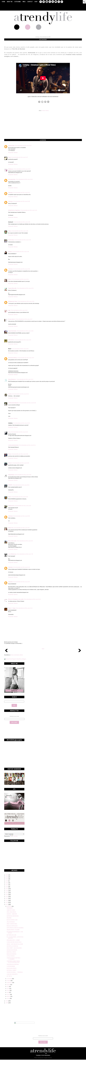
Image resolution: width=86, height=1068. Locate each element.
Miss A (10, 279)
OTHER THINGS (45, 110)
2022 (7, 882)
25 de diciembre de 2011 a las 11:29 (20, 231)
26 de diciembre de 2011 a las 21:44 (24, 608)
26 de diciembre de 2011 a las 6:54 (25, 540)
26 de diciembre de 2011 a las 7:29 (25, 554)
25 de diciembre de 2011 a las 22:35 (20, 463)
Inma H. (10, 463)
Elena (9, 454)
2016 (7, 894)
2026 (7, 875)
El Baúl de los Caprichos (14, 210)
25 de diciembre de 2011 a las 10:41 (21, 192)
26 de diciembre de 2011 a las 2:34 (21, 527)
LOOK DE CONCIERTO (12, 974)
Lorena (10, 394)
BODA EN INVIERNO (11, 954)
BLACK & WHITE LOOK (12, 919)
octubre (9, 980)
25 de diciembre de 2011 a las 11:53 (22, 239)
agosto (8, 984)
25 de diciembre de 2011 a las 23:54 (21, 516)
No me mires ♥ (11, 319)
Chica (9, 231)
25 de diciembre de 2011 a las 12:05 (26, 301)
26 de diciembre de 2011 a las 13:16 (32, 599)
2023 (7, 881)
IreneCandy (11, 239)
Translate (15, 836)
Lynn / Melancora (12, 554)
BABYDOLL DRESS (11, 952)
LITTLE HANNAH (11, 956)
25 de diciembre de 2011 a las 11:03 (28, 210)
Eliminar (16, 152)
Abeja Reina (11, 474)
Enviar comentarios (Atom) (17, 655)
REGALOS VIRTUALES (12, 925)
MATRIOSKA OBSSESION (13, 916)
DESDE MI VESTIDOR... (12, 950)
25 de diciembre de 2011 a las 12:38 (25, 331)
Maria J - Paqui (11, 608)
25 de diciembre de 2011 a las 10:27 (23, 145)
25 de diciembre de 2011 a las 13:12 (25, 379)
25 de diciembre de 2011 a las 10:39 (24, 179)
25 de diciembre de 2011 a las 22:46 (23, 474)
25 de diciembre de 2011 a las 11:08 (22, 222)
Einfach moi (11, 505)
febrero (8, 996)
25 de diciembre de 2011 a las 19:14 (20, 394)
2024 (7, 879)
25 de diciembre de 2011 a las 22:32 (19, 454)
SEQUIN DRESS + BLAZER (13, 929)
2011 (7, 904)
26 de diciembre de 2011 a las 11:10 (21, 567)
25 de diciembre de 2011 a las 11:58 (21, 269)
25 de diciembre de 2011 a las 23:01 (21, 485)
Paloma (10, 251)
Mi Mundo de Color (12, 301)
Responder (10, 152)
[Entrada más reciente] (6, 652)
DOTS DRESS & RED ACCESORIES (15, 927)
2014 (7, 898)
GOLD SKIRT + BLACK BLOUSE (14, 948)
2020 (7, 886)
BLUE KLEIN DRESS (11, 968)
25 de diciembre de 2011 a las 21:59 (19, 432)
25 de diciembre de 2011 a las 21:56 (21, 423)
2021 (7, 884)
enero (8, 998)
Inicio (43, 648)
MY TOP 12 (9, 976)
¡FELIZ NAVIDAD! (11, 922)
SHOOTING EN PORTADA (13, 964)
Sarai (9, 157)
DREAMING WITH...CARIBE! (13, 940)
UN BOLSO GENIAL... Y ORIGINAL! (15, 972)
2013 (7, 900)
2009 (7, 1002)
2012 (7, 902)
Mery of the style (12, 540)
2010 (7, 1001)
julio (8, 986)
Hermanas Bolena (12, 357)
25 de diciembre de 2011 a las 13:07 (25, 357)
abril (8, 992)
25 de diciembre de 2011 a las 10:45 (21, 201)
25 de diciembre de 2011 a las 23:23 (19, 496)
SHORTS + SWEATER (12, 914)
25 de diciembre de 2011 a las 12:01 (20, 279)
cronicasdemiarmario (13, 445)
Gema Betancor (12, 379)
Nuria (9, 496)
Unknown (10, 192)
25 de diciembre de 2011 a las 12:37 (24, 319)
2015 (7, 896)
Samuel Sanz (11, 145)
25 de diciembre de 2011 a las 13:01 (20, 348)
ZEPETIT (10, 485)
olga (9, 310)
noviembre (9, 978)
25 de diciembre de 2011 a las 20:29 (27, 402)
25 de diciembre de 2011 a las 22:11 (27, 445)
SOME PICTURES (11, 910)
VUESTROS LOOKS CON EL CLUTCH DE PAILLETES (13, 962)
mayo (8, 990)
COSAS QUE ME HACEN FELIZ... (14, 942)
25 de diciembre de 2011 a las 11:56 (20, 251)
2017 (7, 892)
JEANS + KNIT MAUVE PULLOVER (15, 944)
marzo (8, 994)
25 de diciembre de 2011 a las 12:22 (19, 310)
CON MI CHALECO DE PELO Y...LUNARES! (13, 958)
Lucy (9, 432)
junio (8, 988)
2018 (7, 890)
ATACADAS (11, 339)
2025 (7, 877)
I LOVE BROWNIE (11, 966)
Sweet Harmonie (12, 331)
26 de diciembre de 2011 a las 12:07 (21, 581)
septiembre (9, 982)
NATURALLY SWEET (11, 970)
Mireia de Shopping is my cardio (15, 599)
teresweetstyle (11, 179)
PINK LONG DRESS (11, 912)
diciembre (9, 906)
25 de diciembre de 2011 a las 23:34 (22, 505)
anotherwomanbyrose (13, 402)
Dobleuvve (10, 169)
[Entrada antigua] (79, 652)
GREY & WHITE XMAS (12, 923)
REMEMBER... (10, 908)
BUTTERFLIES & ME (11, 935)
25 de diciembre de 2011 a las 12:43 (22, 339)
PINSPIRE (9, 918)
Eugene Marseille (12, 288)
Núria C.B (10, 527)
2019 (7, 888)
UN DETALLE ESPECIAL (12, 946)
